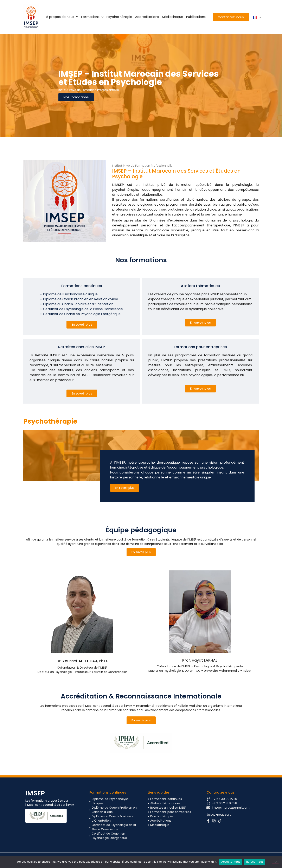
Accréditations (147, 16)
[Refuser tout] (275, 861)
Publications (196, 16)
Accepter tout (230, 861)
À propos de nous (60, 16)
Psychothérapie (119, 16)
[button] (61, 17)
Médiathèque (172, 16)
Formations (90, 16)
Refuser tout (254, 861)
